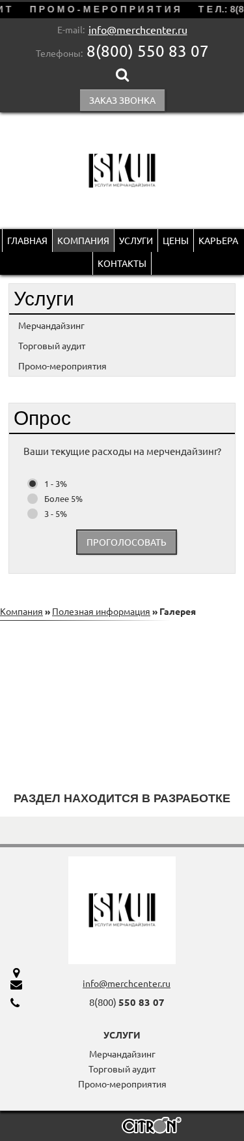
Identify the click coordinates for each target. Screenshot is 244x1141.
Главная (27, 240)
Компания (83, 240)
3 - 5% (55, 513)
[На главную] (122, 171)
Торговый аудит (51, 345)
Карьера (218, 240)
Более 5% (63, 498)
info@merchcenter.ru (137, 29)
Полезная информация (101, 611)
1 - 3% (55, 483)
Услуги (136, 240)
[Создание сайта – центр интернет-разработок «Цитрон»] (152, 1127)
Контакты (122, 263)
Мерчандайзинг (51, 325)
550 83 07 (148, 50)
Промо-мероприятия (62, 365)
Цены (176, 240)
